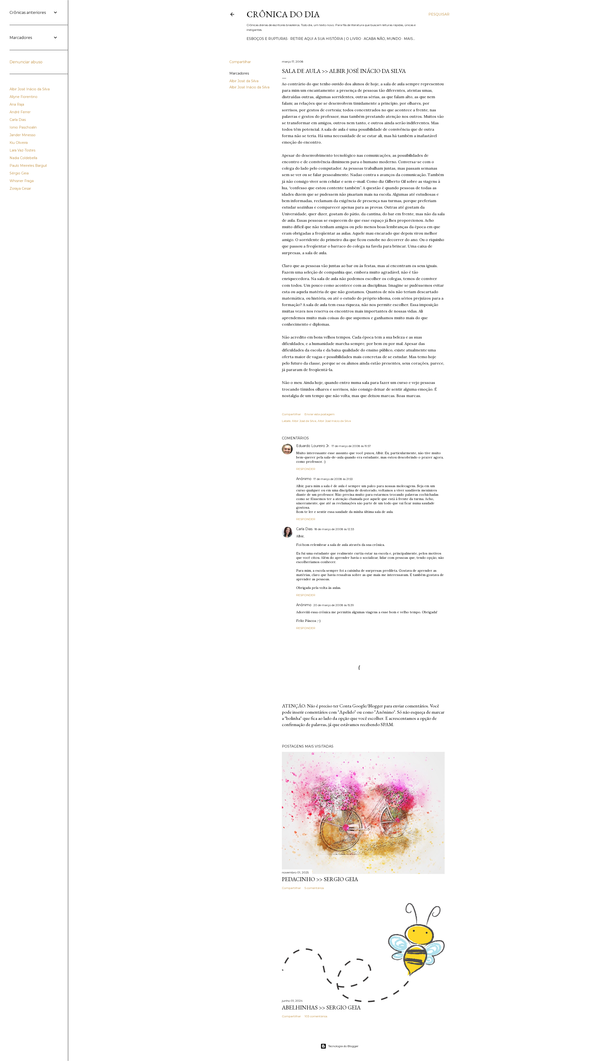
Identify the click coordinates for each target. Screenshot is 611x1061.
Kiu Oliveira (19, 142)
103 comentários (316, 1016)
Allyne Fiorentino (23, 97)
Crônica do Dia (283, 14)
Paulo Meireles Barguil (28, 165)
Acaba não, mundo (382, 39)
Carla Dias (304, 529)
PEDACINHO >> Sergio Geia (320, 879)
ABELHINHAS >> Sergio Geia (321, 1007)
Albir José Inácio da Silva (249, 87)
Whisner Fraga (22, 181)
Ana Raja (17, 104)
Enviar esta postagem (320, 414)
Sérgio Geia (19, 173)
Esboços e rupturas (267, 39)
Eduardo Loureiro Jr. (313, 446)
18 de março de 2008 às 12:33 (334, 529)
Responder (305, 469)
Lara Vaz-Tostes (22, 150)
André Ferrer (20, 112)
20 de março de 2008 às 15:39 (333, 605)
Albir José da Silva (243, 81)
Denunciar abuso (26, 62)
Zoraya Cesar (20, 188)
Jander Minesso (23, 135)
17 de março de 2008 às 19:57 (351, 446)
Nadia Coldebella (23, 158)
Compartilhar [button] (240, 62)
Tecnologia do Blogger (343, 1046)
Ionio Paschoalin (23, 127)
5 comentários (314, 888)
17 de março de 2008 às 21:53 (333, 479)
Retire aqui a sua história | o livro (325, 39)
